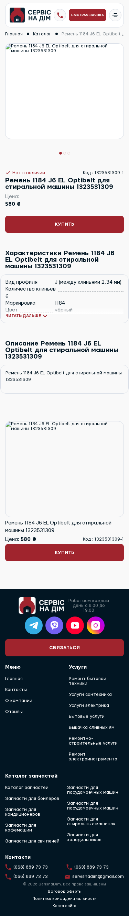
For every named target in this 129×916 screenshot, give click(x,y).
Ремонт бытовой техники (87, 681)
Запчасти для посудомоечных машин (92, 790)
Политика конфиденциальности (64, 899)
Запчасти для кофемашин (20, 828)
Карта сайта (64, 906)
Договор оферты (64, 891)
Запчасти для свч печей (32, 841)
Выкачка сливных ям (92, 727)
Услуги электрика (89, 705)
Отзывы (14, 711)
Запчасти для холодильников (84, 837)
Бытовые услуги (87, 716)
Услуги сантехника (90, 694)
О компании (18, 700)
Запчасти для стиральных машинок (91, 821)
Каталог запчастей (27, 787)
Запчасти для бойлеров (32, 798)
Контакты (16, 689)
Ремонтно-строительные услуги (93, 741)
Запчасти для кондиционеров (22, 812)
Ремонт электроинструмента (93, 756)
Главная (14, 678)
